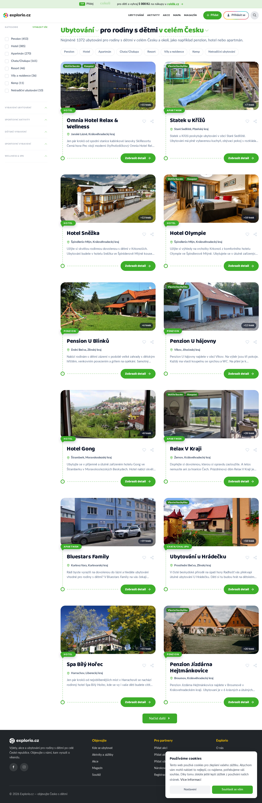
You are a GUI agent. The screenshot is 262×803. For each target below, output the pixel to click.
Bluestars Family (88, 556)
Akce (166, 15)
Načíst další (157, 718)
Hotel (86, 51)
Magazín (190, 15)
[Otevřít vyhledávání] (255, 15)
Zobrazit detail (135, 158)
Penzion (69, 51)
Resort (151, 51)
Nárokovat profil (164, 768)
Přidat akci (160, 748)
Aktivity (153, 15)
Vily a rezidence (174, 51)
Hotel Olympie (188, 233)
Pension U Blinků (88, 341)
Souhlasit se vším (232, 789)
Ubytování (136, 15)
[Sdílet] (152, 121)
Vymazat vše (40, 27)
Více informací (190, 779)
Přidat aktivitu (163, 754)
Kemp (196, 51)
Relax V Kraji (186, 449)
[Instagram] (24, 767)
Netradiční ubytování (221, 51)
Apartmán (104, 51)
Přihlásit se (238, 15)
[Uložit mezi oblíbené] (144, 121)
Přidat (214, 15)
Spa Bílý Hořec (85, 664)
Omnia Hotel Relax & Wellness (92, 123)
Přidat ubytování (164, 761)
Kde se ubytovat (102, 748)
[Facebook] (13, 767)
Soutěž (96, 775)
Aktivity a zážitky (102, 754)
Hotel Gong (81, 449)
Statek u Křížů (187, 120)
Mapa (177, 15)
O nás (220, 748)
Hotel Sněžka (83, 233)
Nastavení (190, 789)
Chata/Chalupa (129, 51)
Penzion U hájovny (193, 341)
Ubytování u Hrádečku (198, 556)
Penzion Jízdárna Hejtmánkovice (191, 667)
